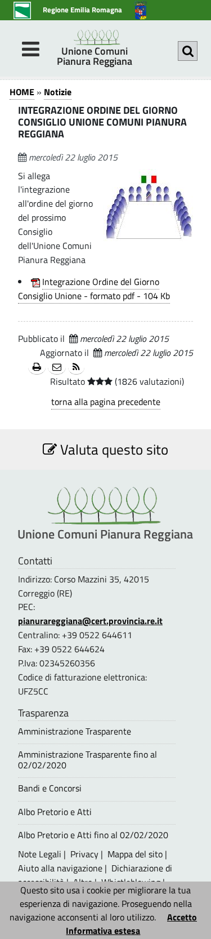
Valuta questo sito (112, 449)
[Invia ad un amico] (57, 367)
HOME (22, 92)
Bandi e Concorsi (50, 788)
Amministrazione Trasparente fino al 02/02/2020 (87, 760)
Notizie (57, 92)
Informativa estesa (103, 930)
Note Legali (39, 854)
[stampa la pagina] (37, 367)
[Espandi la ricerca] (187, 51)
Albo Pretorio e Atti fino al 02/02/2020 (93, 835)
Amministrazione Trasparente (74, 731)
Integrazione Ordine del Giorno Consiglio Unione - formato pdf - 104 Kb (94, 288)
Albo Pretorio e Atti (55, 812)
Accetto (182, 917)
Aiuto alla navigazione (60, 868)
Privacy (84, 854)
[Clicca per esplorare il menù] (30, 49)
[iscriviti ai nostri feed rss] (76, 367)
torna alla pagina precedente (105, 401)
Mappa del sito (135, 854)
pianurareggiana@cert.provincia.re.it (90, 621)
